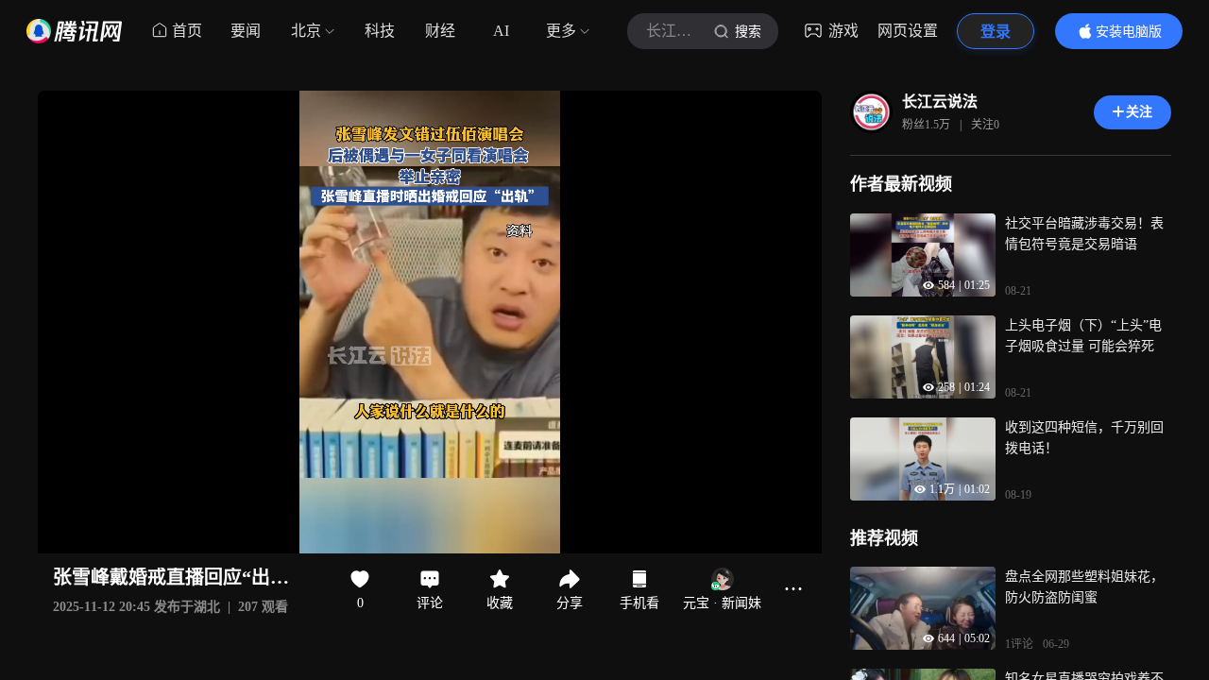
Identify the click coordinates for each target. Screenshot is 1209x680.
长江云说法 (940, 102)
